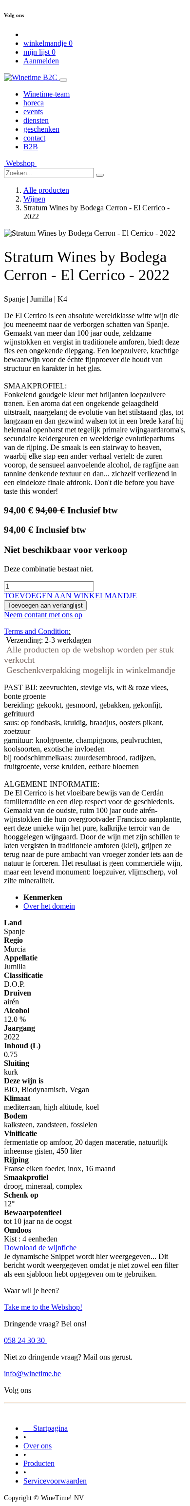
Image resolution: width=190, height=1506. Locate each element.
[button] (70, 595)
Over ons (37, 1446)
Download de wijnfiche (40, 1247)
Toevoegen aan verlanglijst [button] (45, 605)
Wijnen (34, 199)
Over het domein (49, 906)
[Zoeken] (100, 175)
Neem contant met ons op (43, 615)
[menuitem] (46, 94)
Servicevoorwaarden (55, 1481)
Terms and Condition (36, 631)
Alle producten (46, 190)
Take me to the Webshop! (43, 1307)
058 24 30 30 (25, 1340)
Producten (39, 1463)
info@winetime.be (32, 1373)
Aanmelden (41, 61)
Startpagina (45, 1428)
